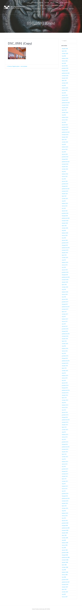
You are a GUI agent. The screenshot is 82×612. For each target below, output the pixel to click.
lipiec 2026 (64, 51)
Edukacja (50, 8)
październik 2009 (65, 528)
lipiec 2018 (64, 284)
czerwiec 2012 (65, 456)
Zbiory (44, 8)
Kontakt (71, 8)
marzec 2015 (64, 378)
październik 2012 (65, 446)
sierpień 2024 (65, 107)
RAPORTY (29, 11)
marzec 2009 (64, 545)
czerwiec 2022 (65, 169)
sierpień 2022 (65, 166)
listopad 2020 (65, 215)
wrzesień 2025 (65, 75)
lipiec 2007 (64, 589)
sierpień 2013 (65, 424)
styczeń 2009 (65, 550)
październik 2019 (65, 247)
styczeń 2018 (65, 299)
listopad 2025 (65, 70)
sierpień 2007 (65, 587)
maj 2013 (64, 432)
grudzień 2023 (65, 127)
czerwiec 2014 (65, 400)
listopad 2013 (65, 417)
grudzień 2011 (65, 469)
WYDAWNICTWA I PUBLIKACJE (33, 8)
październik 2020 (65, 218)
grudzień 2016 (65, 328)
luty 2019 (64, 267)
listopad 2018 (65, 274)
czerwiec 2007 (65, 592)
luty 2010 (64, 518)
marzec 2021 (64, 206)
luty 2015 (64, 380)
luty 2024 (64, 122)
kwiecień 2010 (65, 513)
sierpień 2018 (65, 282)
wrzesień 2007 (65, 584)
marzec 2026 (64, 61)
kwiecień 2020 (65, 233)
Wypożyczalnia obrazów (57, 5)
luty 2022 (64, 179)
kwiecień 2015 (65, 375)
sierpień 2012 (65, 451)
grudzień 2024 (65, 97)
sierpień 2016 (65, 338)
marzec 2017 (64, 321)
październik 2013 (65, 419)
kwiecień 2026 (65, 58)
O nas (28, 2)
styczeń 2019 (65, 269)
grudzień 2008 (65, 552)
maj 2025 (64, 85)
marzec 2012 (64, 464)
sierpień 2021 (65, 193)
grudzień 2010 (65, 493)
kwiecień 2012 (65, 461)
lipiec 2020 (64, 225)
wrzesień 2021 (65, 191)
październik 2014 (65, 390)
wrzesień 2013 (65, 422)
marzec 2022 (64, 176)
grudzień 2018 (65, 272)
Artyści (42, 5)
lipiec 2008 (64, 564)
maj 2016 (64, 346)
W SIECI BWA (58, 8)
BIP (43, 11)
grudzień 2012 (65, 442)
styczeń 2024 (65, 124)
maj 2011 (64, 483)
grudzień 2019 (65, 242)
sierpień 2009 (65, 533)
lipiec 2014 (64, 397)
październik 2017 (65, 306)
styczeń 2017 (65, 326)
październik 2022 (65, 161)
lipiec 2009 (64, 535)
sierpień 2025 (65, 78)
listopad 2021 (65, 186)
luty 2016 (64, 353)
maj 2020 (64, 230)
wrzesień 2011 (65, 474)
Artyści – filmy (54, 2)
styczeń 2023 (65, 154)
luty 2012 (64, 466)
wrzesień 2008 (65, 560)
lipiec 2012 (64, 454)
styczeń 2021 (65, 210)
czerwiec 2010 (65, 508)
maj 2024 (64, 115)
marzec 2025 (64, 90)
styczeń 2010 (65, 520)
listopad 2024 (65, 100)
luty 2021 (64, 208)
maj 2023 (64, 144)
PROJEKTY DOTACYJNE (32, 5)
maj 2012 (64, 459)
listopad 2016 (65, 331)
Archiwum (65, 8)
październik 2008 (65, 557)
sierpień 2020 (65, 223)
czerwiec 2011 (65, 481)
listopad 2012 (65, 444)
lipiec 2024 (64, 110)
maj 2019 (64, 260)
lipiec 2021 (64, 196)
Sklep (46, 5)
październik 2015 (65, 360)
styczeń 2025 (65, 95)
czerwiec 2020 (65, 228)
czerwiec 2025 (65, 83)
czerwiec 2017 (65, 314)
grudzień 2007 (65, 579)
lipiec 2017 (64, 311)
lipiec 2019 (64, 255)
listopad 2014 (65, 387)
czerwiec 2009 (65, 537)
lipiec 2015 (64, 368)
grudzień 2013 (65, 415)
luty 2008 (64, 577)
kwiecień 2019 (65, 262)
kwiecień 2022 (65, 174)
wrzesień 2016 (65, 336)
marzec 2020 (64, 235)
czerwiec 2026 (65, 53)
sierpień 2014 (65, 395)
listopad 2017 (65, 304)
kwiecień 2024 (65, 117)
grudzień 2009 (65, 523)
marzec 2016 (64, 351)
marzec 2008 (64, 574)
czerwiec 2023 (65, 142)
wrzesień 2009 (65, 530)
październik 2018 (65, 277)
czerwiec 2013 (65, 429)
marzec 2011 (64, 488)
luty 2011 (64, 491)
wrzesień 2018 (65, 279)
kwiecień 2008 (65, 572)
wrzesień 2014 (65, 392)
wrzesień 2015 (65, 363)
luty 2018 (64, 297)
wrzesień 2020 (65, 220)
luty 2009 (64, 547)
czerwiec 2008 (65, 567)
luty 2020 (64, 238)
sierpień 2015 (65, 365)
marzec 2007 (64, 596)
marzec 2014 (64, 407)
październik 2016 (65, 333)
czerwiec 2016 (65, 343)
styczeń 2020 (65, 240)
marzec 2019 (64, 265)
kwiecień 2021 (65, 203)
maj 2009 (64, 540)
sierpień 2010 (65, 503)
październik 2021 (65, 188)
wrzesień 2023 (65, 134)
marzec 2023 (64, 149)
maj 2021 (64, 201)
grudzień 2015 (65, 356)
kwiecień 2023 (65, 147)
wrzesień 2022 (65, 164)
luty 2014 (64, 410)
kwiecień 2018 (65, 292)
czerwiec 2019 (65, 257)
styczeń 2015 (65, 383)
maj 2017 (64, 316)
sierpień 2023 (65, 137)
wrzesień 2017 (65, 309)
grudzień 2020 (65, 213)
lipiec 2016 (64, 341)
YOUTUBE (47, 2)
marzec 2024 (64, 120)
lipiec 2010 (64, 505)
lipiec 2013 (64, 427)
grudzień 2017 (65, 301)
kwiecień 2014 (65, 405)
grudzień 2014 (65, 385)
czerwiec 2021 (65, 198)
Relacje (41, 2)
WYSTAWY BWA (37, 11)
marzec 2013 (64, 437)
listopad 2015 (65, 358)
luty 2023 (64, 151)
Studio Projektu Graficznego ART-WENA (41, 609)
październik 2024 (65, 102)
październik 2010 (65, 498)
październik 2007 (65, 582)
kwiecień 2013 (65, 434)
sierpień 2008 (65, 562)
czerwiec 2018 (65, 287)
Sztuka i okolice (64, 2)
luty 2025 (64, 92)
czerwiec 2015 (65, 370)
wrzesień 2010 (65, 501)
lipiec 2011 (64, 478)
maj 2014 (64, 402)
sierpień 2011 (65, 476)
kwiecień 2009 (65, 542)
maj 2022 (64, 171)
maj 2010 (64, 510)
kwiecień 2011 (65, 486)
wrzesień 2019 (65, 250)
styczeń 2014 (65, 412)
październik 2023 (65, 132)
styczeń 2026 (65, 65)
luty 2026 (64, 63)
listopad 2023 (65, 129)
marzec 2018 (64, 294)
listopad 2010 (65, 496)
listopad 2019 (65, 245)
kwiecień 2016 (65, 348)
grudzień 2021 (65, 183)
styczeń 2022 (65, 181)
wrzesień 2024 (65, 105)
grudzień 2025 (65, 68)
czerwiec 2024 (65, 112)
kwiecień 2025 (65, 88)
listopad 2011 (65, 471)
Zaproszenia (34, 2)
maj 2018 (64, 289)
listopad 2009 (65, 525)
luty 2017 (64, 324)
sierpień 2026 (65, 48)
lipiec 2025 (64, 80)
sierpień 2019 (65, 252)
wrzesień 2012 (65, 449)
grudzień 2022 (65, 156)
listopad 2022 (65, 159)
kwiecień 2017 (65, 319)
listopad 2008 (65, 555)
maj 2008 (64, 569)
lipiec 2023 (64, 139)
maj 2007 (64, 594)
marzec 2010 (64, 515)
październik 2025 (65, 73)
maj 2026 (64, 56)
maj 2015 (64, 373)
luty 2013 (64, 439)
